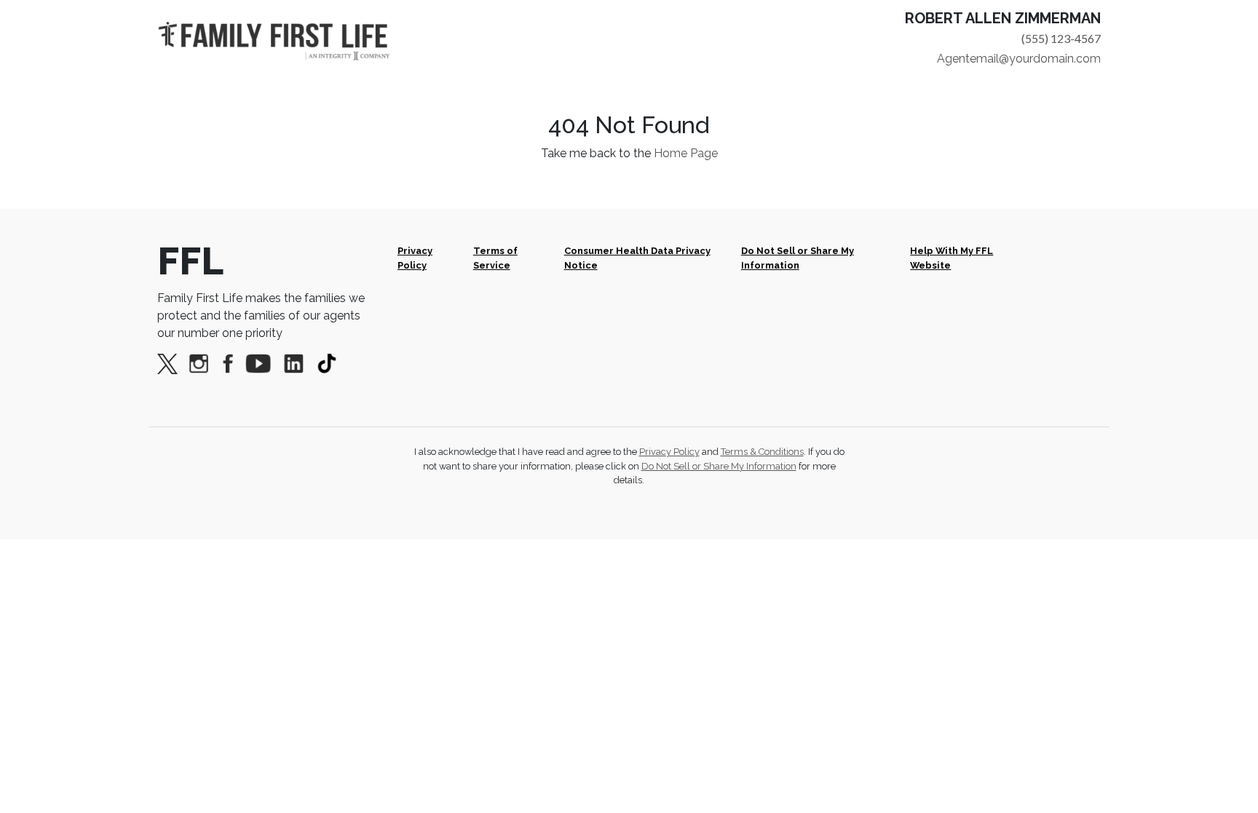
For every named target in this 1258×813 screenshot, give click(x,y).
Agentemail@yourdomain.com (1019, 59)
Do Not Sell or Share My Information (797, 257)
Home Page (686, 153)
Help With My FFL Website (951, 257)
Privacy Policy (414, 257)
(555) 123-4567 (1061, 38)
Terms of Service (495, 257)
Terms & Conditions (762, 451)
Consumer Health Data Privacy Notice (637, 257)
